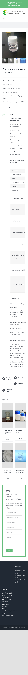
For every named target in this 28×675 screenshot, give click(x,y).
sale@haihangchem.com (9, 611)
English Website (10, 2)
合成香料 (9, 107)
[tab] (5, 115)
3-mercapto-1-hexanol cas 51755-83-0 (8, 432)
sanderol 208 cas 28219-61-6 (7, 471)
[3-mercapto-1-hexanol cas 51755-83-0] (7, 415)
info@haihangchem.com (14, 5)
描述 (3, 115)
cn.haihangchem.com (8, 615)
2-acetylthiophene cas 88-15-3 (20, 471)
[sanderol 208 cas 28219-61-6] (7, 455)
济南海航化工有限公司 (15, 627)
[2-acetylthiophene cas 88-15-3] (20, 455)
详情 (8, 439)
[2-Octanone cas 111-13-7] (20, 415)
